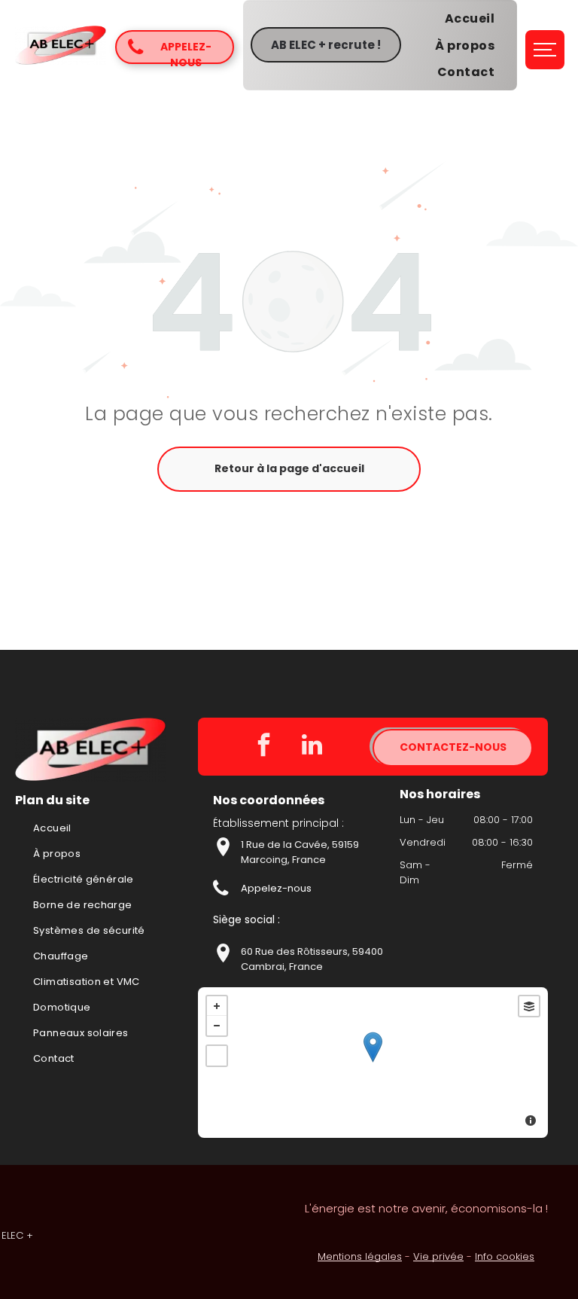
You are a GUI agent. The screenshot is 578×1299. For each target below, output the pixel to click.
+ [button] (217, 1006)
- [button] (217, 1025)
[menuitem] (470, 18)
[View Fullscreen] (217, 1056)
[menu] (544, 49)
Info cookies (504, 1256)
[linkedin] (312, 747)
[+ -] (373, 1062)
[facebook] (263, 747)
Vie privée (438, 1256)
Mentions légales (360, 1256)
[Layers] (529, 1006)
